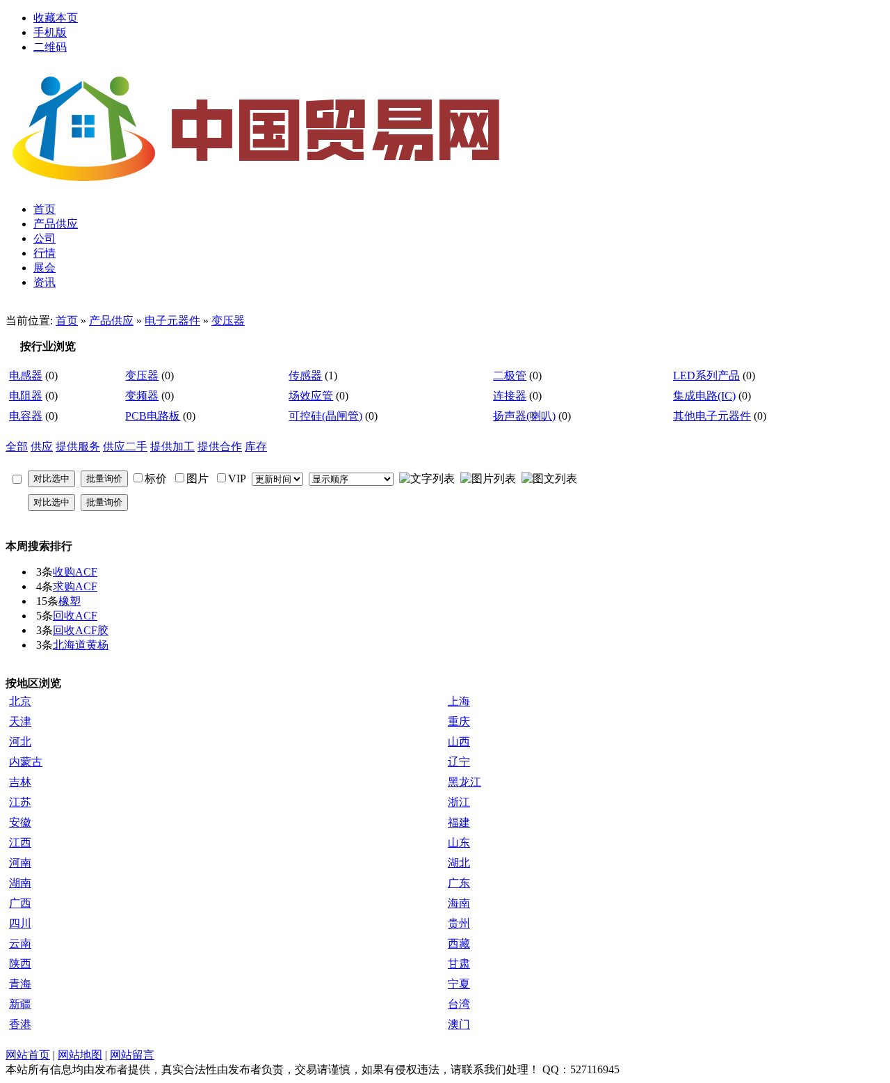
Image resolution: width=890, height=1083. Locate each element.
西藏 (459, 943)
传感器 (305, 375)
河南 (20, 863)
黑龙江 (464, 782)
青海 (20, 984)
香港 (20, 1024)
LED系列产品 (706, 375)
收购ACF (75, 572)
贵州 (459, 923)
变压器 (228, 320)
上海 (459, 701)
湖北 (459, 863)
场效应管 (311, 396)
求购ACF (75, 586)
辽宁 (459, 762)
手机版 (50, 32)
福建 (459, 822)
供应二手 (125, 446)
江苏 (20, 802)
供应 (42, 446)
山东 (459, 842)
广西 (20, 903)
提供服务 (78, 446)
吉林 (20, 782)
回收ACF (75, 616)
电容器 (25, 416)
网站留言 (132, 1055)
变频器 (142, 396)
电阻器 (25, 396)
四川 (20, 923)
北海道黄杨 (80, 645)
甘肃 (459, 964)
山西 (459, 742)
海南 (459, 903)
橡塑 (69, 601)
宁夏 (459, 984)
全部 (17, 446)
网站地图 (80, 1055)
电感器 (25, 375)
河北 (20, 742)
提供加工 (172, 446)
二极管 (509, 375)
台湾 (459, 1004)
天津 (20, 721)
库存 (256, 446)
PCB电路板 (152, 416)
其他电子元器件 (712, 416)
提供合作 (219, 446)
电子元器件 (172, 320)
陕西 (20, 964)
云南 (20, 943)
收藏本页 (55, 18)
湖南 (20, 883)
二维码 (50, 47)
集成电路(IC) (704, 396)
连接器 (509, 396)
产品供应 (111, 320)
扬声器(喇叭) (524, 416)
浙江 (459, 802)
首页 (67, 320)
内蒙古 (25, 762)
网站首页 (28, 1055)
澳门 (459, 1024)
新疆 (20, 1004)
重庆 (459, 721)
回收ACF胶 (80, 630)
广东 (459, 883)
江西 (20, 842)
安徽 (20, 822)
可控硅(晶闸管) (325, 416)
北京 (20, 701)
